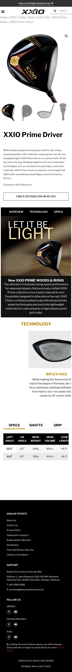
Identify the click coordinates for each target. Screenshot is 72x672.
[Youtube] (16, 612)
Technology (38, 211)
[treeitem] (14, 425)
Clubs (22, 17)
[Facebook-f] (9, 612)
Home (4, 17)
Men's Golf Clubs (39, 17)
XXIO (13, 17)
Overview (16, 211)
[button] (3, 11)
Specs (58, 211)
